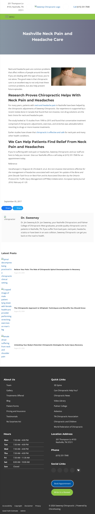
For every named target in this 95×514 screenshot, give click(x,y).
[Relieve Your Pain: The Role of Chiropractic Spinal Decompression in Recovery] (6, 271)
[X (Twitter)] (72, 470)
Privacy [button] (38, 506)
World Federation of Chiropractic (68, 427)
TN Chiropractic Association (66, 416)
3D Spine (58, 385)
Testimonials (12, 416)
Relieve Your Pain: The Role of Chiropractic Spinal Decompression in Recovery (47, 269)
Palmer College (60, 406)
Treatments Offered (15, 395)
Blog (8, 401)
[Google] (53, 470)
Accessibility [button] (7, 506)
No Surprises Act (13, 421)
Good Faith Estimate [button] (10, 511)
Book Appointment (62, 483)
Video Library (60, 401)
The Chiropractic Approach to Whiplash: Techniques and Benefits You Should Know (50, 308)
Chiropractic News (62, 395)
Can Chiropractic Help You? (66, 390)
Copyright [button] (18, 506)
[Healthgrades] (78, 470)
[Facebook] (59, 470)
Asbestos (58, 411)
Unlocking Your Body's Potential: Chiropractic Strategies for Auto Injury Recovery (48, 345)
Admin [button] (23, 511)
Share (8, 208)
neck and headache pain (45, 105)
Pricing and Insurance (15, 411)
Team (8, 385)
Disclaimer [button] (29, 506)
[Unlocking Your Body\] (6, 346)
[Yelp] (66, 470)
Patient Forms (12, 406)
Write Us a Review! (62, 492)
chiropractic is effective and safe (50, 132)
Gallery (9, 390)
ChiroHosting (54, 509)
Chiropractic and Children (65, 421)
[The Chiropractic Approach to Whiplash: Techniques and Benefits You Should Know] (6, 309)
